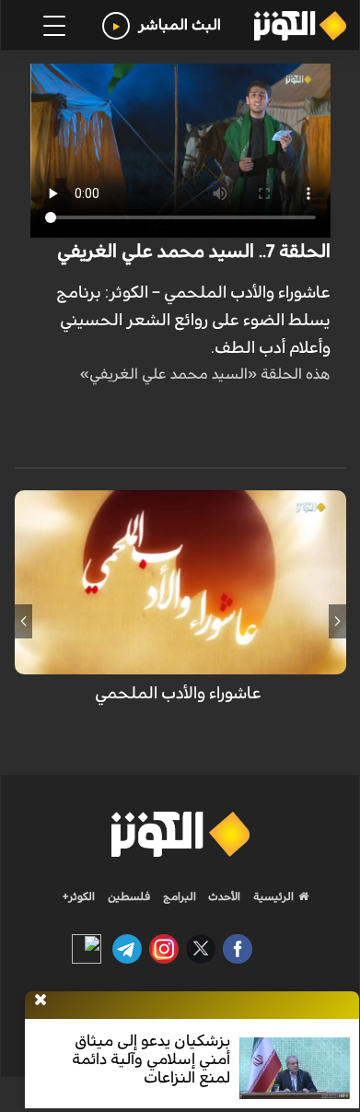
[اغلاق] (40, 1000)
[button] (337, 621)
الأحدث (222, 896)
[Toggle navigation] (54, 26)
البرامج (178, 896)
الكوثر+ (79, 896)
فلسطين (129, 896)
